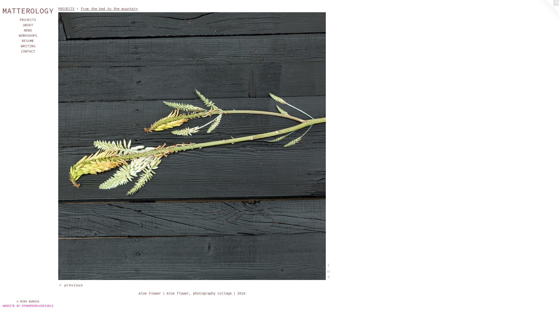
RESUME (28, 40)
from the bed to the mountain (109, 8)
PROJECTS (28, 20)
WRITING (28, 46)
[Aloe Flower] (192, 146)
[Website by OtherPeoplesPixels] (547, 11)
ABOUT (28, 25)
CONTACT (28, 51)
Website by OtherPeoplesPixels (28, 306)
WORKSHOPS (28, 35)
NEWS (28, 30)
